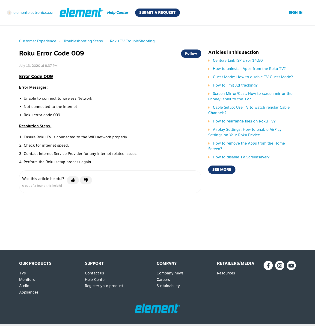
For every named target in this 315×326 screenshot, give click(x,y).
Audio (24, 286)
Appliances (29, 292)
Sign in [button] (296, 12)
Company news (170, 273)
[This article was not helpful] (86, 180)
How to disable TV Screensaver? (241, 157)
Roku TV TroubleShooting (132, 41)
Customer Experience (37, 41)
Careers (163, 279)
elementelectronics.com (34, 12)
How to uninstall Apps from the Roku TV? (249, 69)
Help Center (95, 279)
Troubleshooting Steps (83, 41)
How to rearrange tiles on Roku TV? (244, 121)
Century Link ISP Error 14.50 (238, 60)
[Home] (81, 12)
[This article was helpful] (73, 180)
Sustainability (168, 286)
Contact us (94, 273)
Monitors (27, 279)
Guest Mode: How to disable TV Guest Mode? (253, 77)
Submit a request (157, 12)
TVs (22, 273)
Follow (191, 53)
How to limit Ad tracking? (235, 85)
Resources (226, 273)
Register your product (104, 286)
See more (221, 169)
